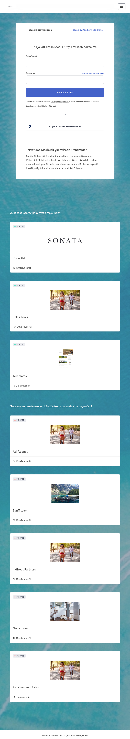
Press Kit (19, 258)
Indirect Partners (24, 569)
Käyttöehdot (50, 106)
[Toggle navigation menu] (121, 6)
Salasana (30, 73)
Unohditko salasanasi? (93, 73)
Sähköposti (31, 56)
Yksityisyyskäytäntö (59, 101)
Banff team (20, 510)
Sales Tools (20, 317)
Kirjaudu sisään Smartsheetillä (65, 126)
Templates (20, 376)
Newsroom (20, 628)
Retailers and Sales (26, 687)
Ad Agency (20, 451)
